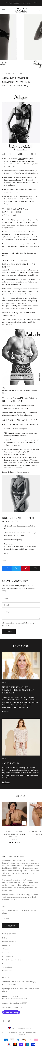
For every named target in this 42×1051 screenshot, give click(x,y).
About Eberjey (10, 763)
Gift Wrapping (7, 956)
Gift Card (5, 952)
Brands (18, 73)
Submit (8, 631)
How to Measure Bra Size (11, 960)
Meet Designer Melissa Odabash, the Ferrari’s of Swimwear (18, 690)
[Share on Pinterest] (25, 568)
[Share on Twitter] (16, 568)
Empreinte (14, 829)
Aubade (21, 159)
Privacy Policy (15, 588)
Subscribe (10, 926)
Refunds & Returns (9, 942)
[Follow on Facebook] (3, 1021)
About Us (5, 949)
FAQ (3, 963)
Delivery (5, 938)
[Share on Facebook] (7, 568)
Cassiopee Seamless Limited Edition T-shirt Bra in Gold (14, 834)
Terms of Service (29, 588)
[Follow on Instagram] (9, 1021)
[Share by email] (35, 568)
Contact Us (6, 945)
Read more (6, 712)
